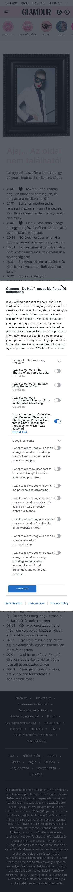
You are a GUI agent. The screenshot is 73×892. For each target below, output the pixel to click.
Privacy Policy (59, 603)
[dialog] (36, 446)
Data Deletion (13, 603)
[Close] (65, 289)
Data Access (36, 603)
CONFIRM (22, 589)
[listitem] (36, 361)
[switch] (57, 371)
